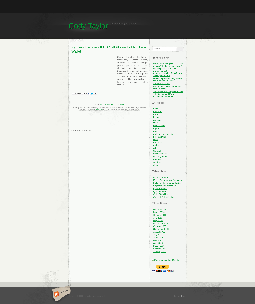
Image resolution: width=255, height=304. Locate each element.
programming (159, 137)
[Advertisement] (127, 6)
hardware (157, 111)
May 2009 (158, 240)
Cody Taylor (88, 26)
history (156, 114)
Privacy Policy (180, 296)
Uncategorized (160, 156)
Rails (155, 139)
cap (101, 104)
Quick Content (160, 188)
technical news (160, 153)
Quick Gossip (159, 191)
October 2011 (159, 215)
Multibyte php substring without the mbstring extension (167, 79)
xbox (155, 165)
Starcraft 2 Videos (161, 83)
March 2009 (159, 246)
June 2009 (158, 237)
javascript (157, 120)
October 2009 (159, 226)
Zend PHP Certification (164, 197)
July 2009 (157, 234)
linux (155, 123)
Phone (113, 104)
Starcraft (157, 151)
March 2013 (159, 212)
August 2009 (159, 232)
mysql (156, 128)
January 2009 (159, 251)
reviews (156, 145)
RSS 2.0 (99, 109)
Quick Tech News (161, 194)
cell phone (106, 104)
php (155, 131)
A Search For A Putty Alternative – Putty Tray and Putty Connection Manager (168, 93)
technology (121, 104)
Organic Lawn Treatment (164, 186)
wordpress (158, 162)
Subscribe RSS (61, 294)
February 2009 (160, 249)
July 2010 (157, 218)
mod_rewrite (159, 125)
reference (157, 142)
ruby (155, 148)
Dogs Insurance (160, 177)
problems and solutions (164, 134)
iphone (156, 117)
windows (157, 159)
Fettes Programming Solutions (167, 180)
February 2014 (160, 209)
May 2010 (158, 220)
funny (155, 108)
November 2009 (160, 223)
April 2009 (158, 243)
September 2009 (161, 229)
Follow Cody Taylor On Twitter (167, 183)
